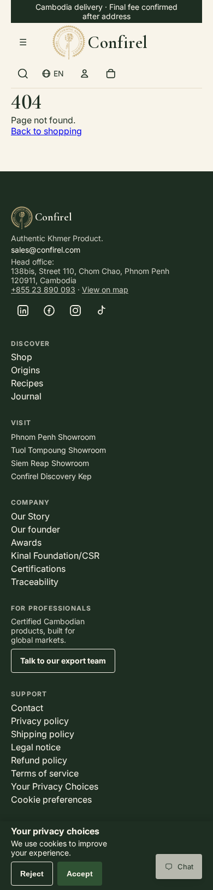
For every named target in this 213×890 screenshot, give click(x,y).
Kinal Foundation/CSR (55, 555)
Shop (21, 356)
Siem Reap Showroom (50, 463)
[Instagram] (75, 310)
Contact (27, 707)
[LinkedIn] (23, 310)
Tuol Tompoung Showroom (58, 450)
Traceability (34, 581)
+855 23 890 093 (43, 289)
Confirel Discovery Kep (51, 476)
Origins (25, 370)
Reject (32, 873)
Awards (26, 542)
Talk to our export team (63, 660)
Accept (80, 873)
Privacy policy (40, 720)
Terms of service (45, 773)
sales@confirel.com (45, 249)
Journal (26, 396)
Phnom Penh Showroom (53, 436)
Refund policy (39, 760)
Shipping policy (42, 733)
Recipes (27, 383)
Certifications (38, 568)
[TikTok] (102, 310)
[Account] (85, 74)
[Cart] (111, 74)
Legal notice (36, 747)
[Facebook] (49, 310)
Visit (21, 423)
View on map (105, 289)
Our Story (30, 516)
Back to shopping (46, 131)
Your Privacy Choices (54, 786)
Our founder (35, 529)
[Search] (23, 74)
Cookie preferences (51, 799)
